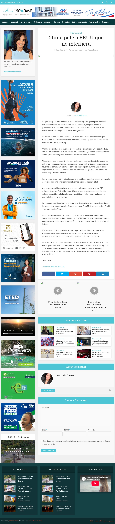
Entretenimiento (79, 22)
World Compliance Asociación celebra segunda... (25, 508)
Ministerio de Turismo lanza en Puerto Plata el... (25, 488)
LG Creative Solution (35, 521)
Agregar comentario (76, 50)
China (54, 266)
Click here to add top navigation (12, 2)
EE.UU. (62, 266)
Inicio (5, 22)
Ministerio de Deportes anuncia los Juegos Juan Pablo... (64, 354)
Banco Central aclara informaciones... (24, 498)
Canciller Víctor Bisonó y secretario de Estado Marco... (101, 331)
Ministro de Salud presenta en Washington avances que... (64, 331)
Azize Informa (14, 521)
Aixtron (47, 266)
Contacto (105, 22)
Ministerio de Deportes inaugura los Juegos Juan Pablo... (65, 343)
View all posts (48, 390)
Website (91, 430)
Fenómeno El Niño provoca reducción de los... (18, 450)
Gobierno (38, 22)
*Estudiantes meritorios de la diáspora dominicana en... (100, 354)
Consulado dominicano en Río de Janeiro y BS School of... (100, 343)
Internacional (26, 22)
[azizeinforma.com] (18, 9)
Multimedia (94, 22)
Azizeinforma (93, 50)
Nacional (14, 22)
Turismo (48, 22)
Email (67, 430)
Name (44, 430)
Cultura (57, 22)
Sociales (66, 22)
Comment (45, 407)
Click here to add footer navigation (102, 521)
